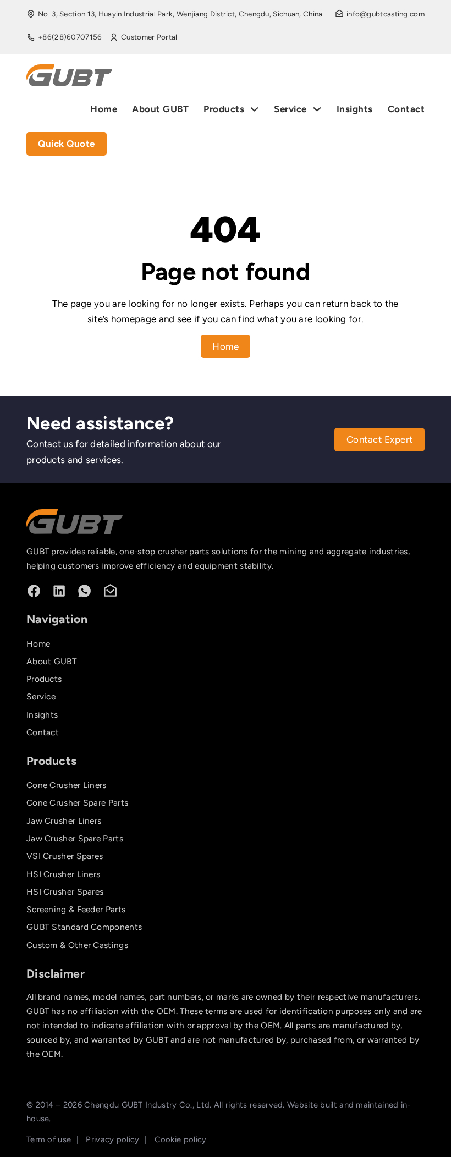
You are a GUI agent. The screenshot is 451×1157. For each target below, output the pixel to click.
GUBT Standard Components (84, 927)
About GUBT (160, 108)
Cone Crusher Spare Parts (77, 802)
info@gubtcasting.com (385, 13)
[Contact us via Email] (110, 590)
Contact (406, 108)
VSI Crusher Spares (64, 856)
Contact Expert (379, 439)
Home (103, 108)
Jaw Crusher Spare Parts (74, 838)
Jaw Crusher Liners (63, 821)
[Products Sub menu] (254, 109)
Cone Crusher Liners (66, 785)
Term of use (48, 1139)
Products (224, 108)
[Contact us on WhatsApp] (84, 590)
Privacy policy (112, 1139)
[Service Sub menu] (317, 109)
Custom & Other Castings (77, 945)
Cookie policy (181, 1139)
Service (290, 108)
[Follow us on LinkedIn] (59, 590)
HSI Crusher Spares (64, 891)
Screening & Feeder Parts (75, 909)
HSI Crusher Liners (63, 874)
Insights (355, 108)
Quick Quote (66, 143)
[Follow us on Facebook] (33, 590)
